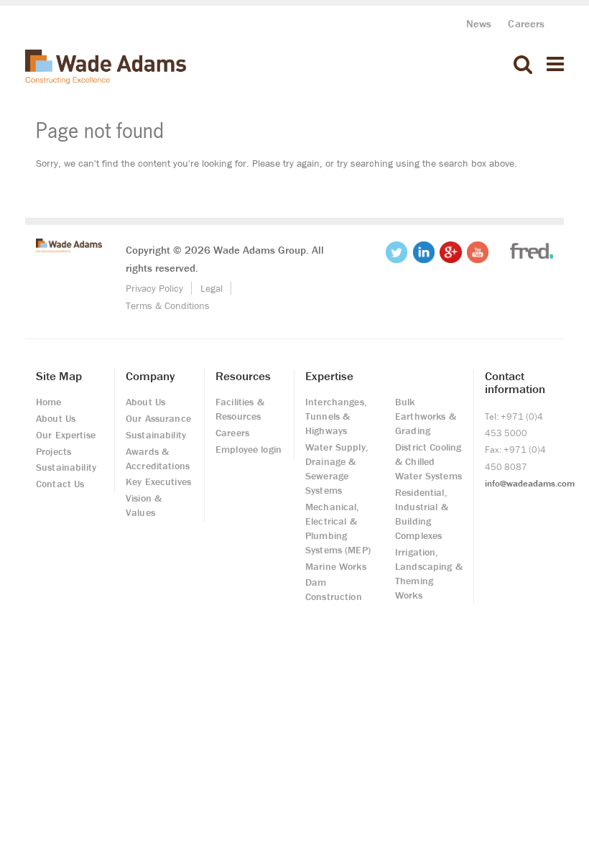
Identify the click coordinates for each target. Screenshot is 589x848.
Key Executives (158, 481)
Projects (53, 451)
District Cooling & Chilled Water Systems (428, 461)
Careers (526, 23)
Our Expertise (66, 434)
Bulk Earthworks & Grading (425, 416)
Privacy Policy (154, 288)
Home (49, 401)
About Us (55, 418)
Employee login (248, 449)
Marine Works (335, 566)
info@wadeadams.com (530, 483)
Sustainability (66, 467)
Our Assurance (158, 418)
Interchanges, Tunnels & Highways (335, 416)
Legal (211, 288)
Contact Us (60, 483)
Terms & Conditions (168, 305)
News (479, 23)
